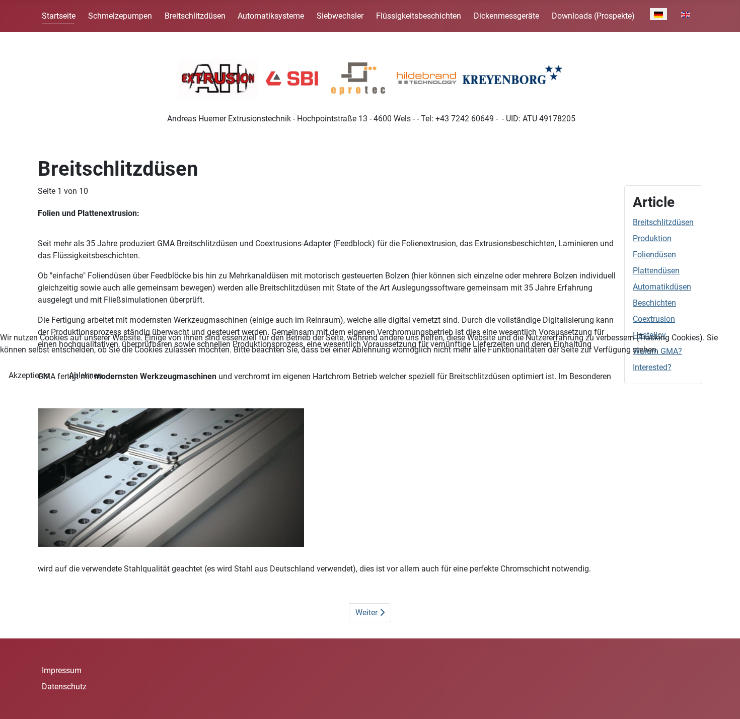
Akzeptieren (29, 375)
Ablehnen (85, 375)
